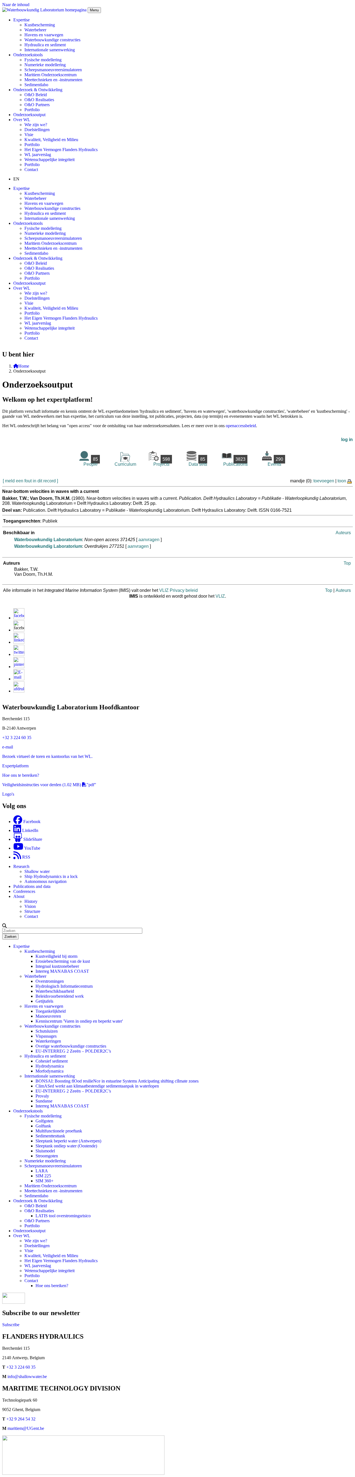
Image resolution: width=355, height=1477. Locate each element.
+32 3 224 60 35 (16, 737)
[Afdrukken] (18, 691)
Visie (28, 134)
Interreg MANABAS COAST (62, 971)
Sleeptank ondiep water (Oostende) (66, 1146)
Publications (235, 462)
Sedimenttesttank (50, 1136)
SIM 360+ (45, 1180)
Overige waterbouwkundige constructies (71, 1046)
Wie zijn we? (35, 124)
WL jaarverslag (37, 154)
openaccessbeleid (241, 425)
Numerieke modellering (45, 64)
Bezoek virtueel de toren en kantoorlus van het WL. (47, 756)
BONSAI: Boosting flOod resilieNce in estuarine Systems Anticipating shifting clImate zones (117, 1081)
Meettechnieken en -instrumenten (53, 79)
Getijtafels (44, 1001)
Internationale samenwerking (49, 49)
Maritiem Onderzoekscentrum (50, 74)
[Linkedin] (18, 642)
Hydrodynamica (50, 1066)
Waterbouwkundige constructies (52, 39)
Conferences (24, 891)
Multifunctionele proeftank (59, 1131)
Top (347, 563)
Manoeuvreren (48, 1016)
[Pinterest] (18, 666)
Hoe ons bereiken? (52, 1285)
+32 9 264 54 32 (21, 1419)
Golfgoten (44, 1121)
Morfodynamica (50, 1071)
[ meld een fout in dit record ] (30, 480)
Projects (161, 462)
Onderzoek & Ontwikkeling (37, 1200)
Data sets (198, 462)
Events (275, 462)
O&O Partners (37, 104)
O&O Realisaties (39, 99)
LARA (42, 1170)
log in (347, 439)
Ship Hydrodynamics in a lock (51, 876)
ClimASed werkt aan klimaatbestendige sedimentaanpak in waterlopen (97, 1086)
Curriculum (125, 464)
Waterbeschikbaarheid (55, 991)
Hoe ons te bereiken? (20, 775)
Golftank (43, 1126)
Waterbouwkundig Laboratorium (48, 539)
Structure (32, 911)
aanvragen (148, 539)
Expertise (21, 946)
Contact (31, 169)
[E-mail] (18, 678)
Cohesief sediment (52, 1061)
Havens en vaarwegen (43, 34)
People (90, 462)
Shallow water (37, 871)
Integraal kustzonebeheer (57, 966)
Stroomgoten (47, 1155)
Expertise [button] (21, 19)
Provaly (42, 1096)
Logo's (8, 794)
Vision (30, 906)
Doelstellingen (37, 129)
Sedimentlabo (36, 84)
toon (342, 480)
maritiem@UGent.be (25, 1428)
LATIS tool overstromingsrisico (63, 1215)
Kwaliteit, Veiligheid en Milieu (51, 139)
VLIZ (220, 596)
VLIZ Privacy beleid (178, 590)
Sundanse (44, 1101)
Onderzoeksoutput (29, 114)
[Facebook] (18, 617)
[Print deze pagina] (349, 480)
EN (16, 179)
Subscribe (10, 1324)
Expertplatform (15, 765)
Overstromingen (50, 981)
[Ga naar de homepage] (45, 9)
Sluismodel (45, 1151)
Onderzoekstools (28, 1111)
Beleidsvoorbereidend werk (60, 996)
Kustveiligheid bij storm (56, 956)
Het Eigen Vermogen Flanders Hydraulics (61, 149)
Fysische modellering (43, 59)
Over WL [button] (21, 119)
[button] (4, 925)
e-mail (7, 747)
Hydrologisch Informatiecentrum (64, 986)
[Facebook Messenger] (18, 630)
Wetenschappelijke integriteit (49, 159)
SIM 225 (43, 1175)
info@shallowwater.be (27, 1376)
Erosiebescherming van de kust (63, 961)
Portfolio (32, 109)
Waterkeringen (48, 1041)
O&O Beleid (35, 94)
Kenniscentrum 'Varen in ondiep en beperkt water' (79, 1021)
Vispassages (46, 1036)
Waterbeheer (35, 29)
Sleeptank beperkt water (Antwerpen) (68, 1141)
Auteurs (343, 532)
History (30, 901)
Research (21, 866)
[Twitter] (18, 654)
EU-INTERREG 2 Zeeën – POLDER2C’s (73, 1051)
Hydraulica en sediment (45, 44)
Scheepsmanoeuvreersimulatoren (53, 69)
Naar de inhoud (15, 4)
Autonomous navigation (45, 881)
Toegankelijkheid (51, 1011)
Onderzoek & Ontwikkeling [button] (37, 89)
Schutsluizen (47, 1031)
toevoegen (323, 480)
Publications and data (31, 886)
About (18, 896)
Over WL (21, 1235)
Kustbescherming (39, 24)
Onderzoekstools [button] (28, 54)
